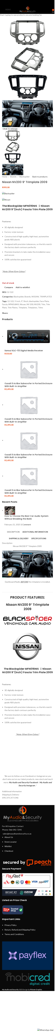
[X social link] (24, 3)
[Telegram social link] (34, 3)
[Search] (50, 9)
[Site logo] (27, 9)
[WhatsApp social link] (31, 3)
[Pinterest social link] (27, 3)
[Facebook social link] (20, 3)
